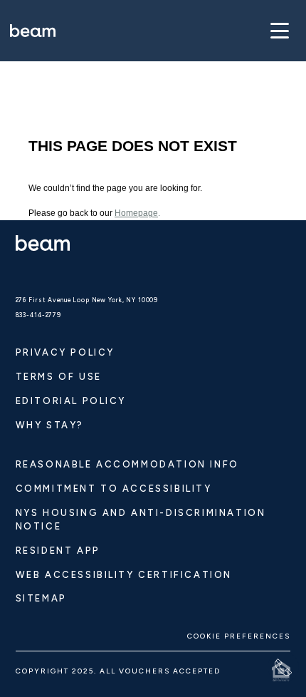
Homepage (136, 213)
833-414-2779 (38, 315)
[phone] (283, 667)
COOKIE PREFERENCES (238, 636)
